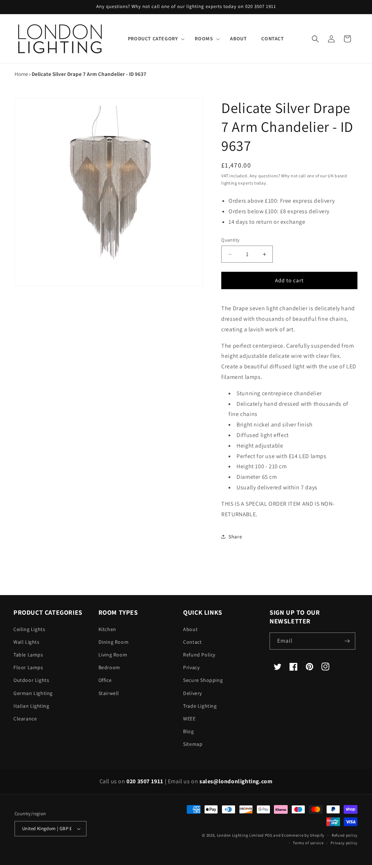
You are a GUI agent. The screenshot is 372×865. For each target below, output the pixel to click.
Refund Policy (199, 654)
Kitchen (107, 629)
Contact (192, 642)
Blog (188, 731)
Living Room (113, 654)
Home (21, 73)
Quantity (230, 240)
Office (105, 680)
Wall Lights (26, 642)
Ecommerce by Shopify (303, 835)
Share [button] (235, 536)
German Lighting (33, 693)
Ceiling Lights (29, 629)
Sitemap (192, 744)
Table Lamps (28, 654)
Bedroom (109, 667)
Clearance (25, 718)
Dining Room (113, 642)
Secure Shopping (203, 680)
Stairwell (108, 693)
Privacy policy (344, 842)
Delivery (192, 693)
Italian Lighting (31, 706)
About (190, 629)
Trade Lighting (200, 706)
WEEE (189, 718)
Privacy (191, 667)
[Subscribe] (347, 641)
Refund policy (344, 835)
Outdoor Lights (31, 680)
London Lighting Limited (240, 835)
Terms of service (308, 842)
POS (268, 835)
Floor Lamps (28, 667)
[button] (154, 38)
